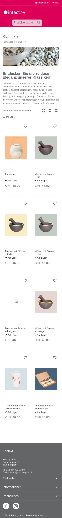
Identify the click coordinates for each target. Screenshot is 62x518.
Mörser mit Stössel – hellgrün (15, 330)
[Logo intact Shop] (17, 12)
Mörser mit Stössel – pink (45, 252)
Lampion (10, 174)
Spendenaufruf (42, 2)
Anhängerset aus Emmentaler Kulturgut (44, 407)
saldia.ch (42, 515)
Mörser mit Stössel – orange (45, 330)
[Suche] (38, 22)
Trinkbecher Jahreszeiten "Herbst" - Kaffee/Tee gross (16, 407)
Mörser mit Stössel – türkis (15, 252)
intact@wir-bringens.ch (21, 472)
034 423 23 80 (18, 470)
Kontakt (55, 2)
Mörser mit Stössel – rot (45, 175)
